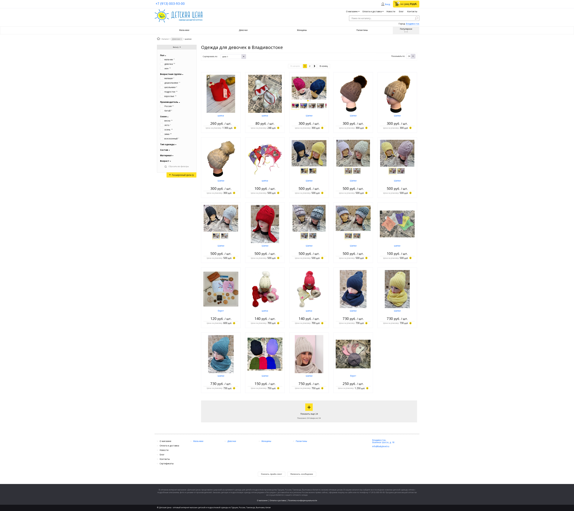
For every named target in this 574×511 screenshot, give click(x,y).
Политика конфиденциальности (302, 500)
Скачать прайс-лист (271, 474)
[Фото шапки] (397, 223)
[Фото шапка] (221, 93)
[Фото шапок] (309, 88)
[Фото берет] (220, 288)
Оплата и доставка (278, 500)
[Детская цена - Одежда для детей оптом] (179, 10)
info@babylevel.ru (380, 446)
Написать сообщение (301, 474)
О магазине (262, 500)
